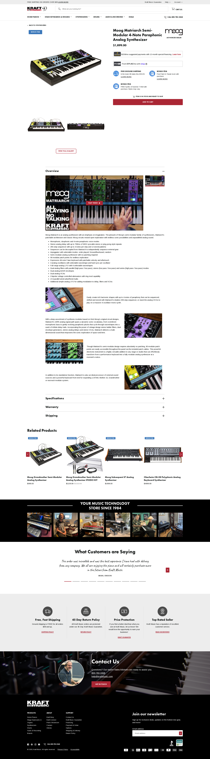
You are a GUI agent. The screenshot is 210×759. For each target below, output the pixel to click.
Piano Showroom (53, 722)
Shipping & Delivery (73, 731)
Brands (29, 733)
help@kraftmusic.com (102, 676)
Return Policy (70, 733)
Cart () (178, 9)
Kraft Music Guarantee (74, 720)
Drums (29, 728)
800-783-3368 (98, 673)
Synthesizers (31, 725)
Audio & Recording (34, 731)
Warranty (51, 407)
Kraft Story (50, 717)
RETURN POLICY (86, 632)
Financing (69, 722)
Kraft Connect (51, 720)
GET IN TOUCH (101, 684)
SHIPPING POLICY (47, 632)
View (59, 469)
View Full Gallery (66, 151)
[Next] (181, 454)
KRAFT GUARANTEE (124, 637)
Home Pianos (32, 717)
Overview (52, 171)
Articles (49, 728)
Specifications (54, 398)
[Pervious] (28, 454)
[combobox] (115, 9)
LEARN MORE (63, 2)
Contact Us (70, 717)
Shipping (51, 415)
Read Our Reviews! (162, 632)
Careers (49, 725)
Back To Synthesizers (37, 25)
